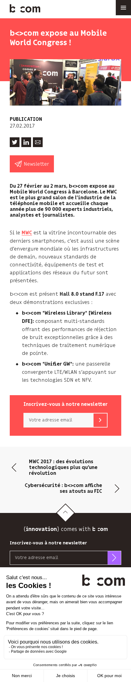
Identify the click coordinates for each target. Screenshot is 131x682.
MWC (27, 233)
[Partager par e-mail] (38, 142)
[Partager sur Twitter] (14, 142)
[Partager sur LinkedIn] (26, 142)
